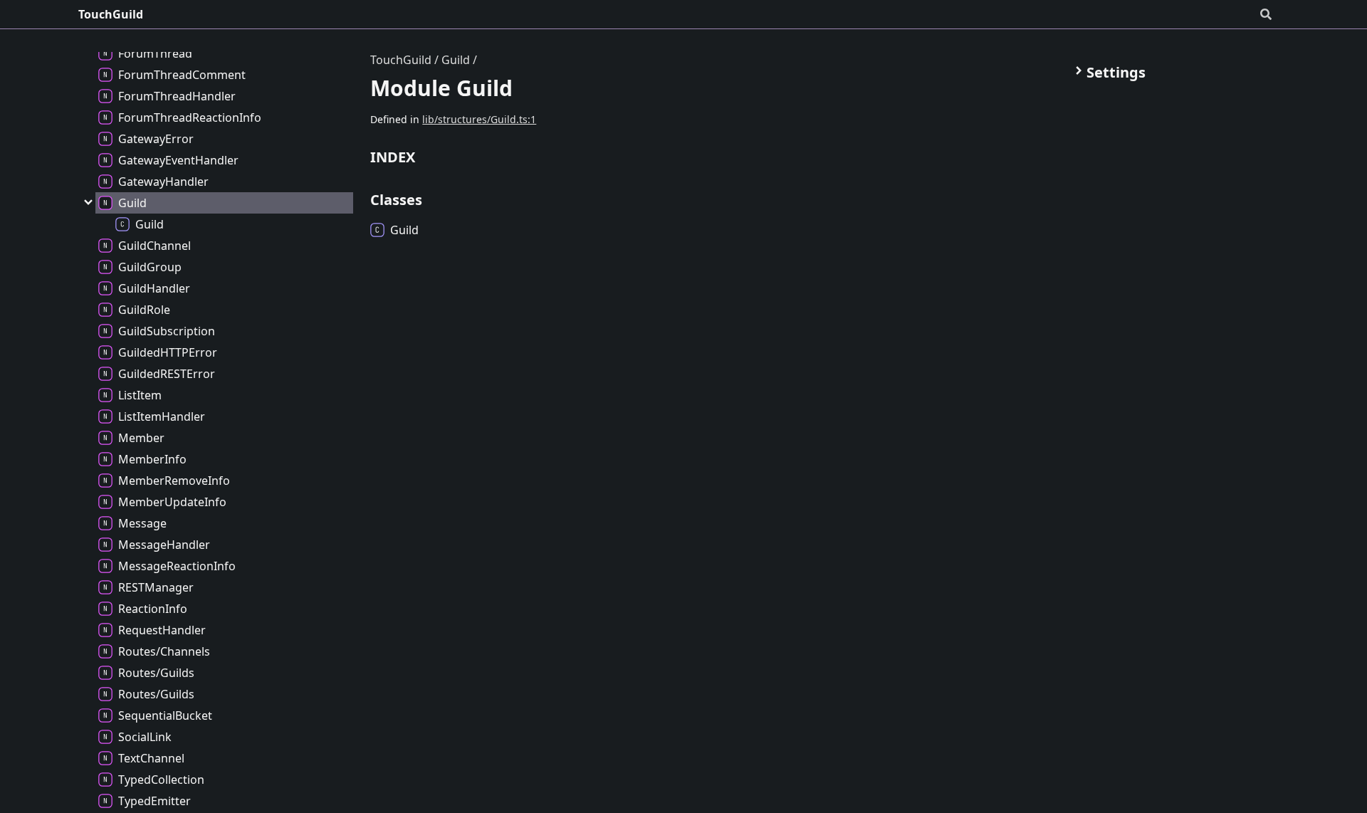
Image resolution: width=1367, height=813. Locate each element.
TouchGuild (110, 14)
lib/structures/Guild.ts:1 (479, 119)
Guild (455, 60)
